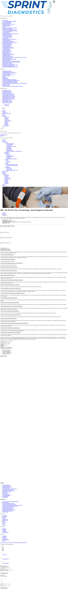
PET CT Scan (9, 168)
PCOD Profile (5, 497)
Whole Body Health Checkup (8, 92)
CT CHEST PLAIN (6, 48)
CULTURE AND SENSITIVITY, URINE (10, 82)
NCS (7, 166)
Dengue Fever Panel (6, 487)
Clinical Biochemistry (10, 143)
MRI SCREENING (6, 52)
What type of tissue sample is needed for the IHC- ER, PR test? (11, 314)
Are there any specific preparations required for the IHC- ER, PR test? (11, 263)
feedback (25, 542)
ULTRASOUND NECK (7, 49)
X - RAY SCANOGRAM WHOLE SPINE (10, 30)
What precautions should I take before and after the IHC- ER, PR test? (12, 280)
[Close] (0, 129)
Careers (4, 523)
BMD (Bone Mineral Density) (12, 158)
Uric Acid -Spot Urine (6, 85)
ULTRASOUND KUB (7, 40)
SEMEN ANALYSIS (6, 75)
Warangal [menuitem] (6, 123)
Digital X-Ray (9, 156)
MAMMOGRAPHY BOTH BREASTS (9, 39)
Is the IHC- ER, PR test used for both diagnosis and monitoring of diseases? (12, 293)
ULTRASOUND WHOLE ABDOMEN (9, 21)
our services (5, 141)
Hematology (9, 147)
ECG (8, 160)
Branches (4, 116)
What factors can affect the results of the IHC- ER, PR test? (10, 284)
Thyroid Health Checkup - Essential (9, 94)
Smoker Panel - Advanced (7, 102)
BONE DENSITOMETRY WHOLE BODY (10, 66)
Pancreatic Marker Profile (7, 491)
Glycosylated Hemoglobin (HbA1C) (9, 503)
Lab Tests (4, 110)
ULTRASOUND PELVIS (7, 31)
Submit (2, 346)
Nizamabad (6, 180)
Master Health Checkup (7, 91)
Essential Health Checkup (7, 90)
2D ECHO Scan (5, 20)
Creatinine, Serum (6, 502)
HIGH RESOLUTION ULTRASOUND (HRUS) (11, 61)
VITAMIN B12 (5, 77)
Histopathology (9, 148)
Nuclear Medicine (8, 167)
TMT (8, 162)
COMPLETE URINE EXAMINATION (9, 79)
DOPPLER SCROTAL (7, 50)
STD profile (5, 492)
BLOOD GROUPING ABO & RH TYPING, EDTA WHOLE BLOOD (15, 83)
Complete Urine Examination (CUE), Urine (10, 506)
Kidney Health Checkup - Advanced (9, 98)
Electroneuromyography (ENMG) (12, 165)
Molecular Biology (10, 150)
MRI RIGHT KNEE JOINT (7, 28)
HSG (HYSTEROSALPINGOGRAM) (9, 59)
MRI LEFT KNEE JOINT (7, 43)
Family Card (7, 105)
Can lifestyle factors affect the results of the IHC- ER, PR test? (10, 332)
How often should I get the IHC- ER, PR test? (8, 275)
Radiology (6, 153)
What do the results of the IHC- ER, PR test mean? (9, 270)
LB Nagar (6, 176)
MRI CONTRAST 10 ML (7, 63)
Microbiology (9, 149)
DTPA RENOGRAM (6, 55)
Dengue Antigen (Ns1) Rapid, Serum (9, 509)
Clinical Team (17, 542)
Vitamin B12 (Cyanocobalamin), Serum (9, 504)
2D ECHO (8, 161)
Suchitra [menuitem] (6, 121)
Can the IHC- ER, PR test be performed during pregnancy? (10, 311)
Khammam (6, 183)
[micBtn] (11, 138)
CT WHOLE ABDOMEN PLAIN (8, 65)
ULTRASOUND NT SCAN (7, 35)
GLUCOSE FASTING (6, 73)
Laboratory (6, 142)
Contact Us (4, 115)
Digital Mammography (10, 155)
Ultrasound (9, 157)
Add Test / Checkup (3, 134)
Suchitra (6, 179)
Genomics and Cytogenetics (11, 146)
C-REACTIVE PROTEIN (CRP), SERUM (10, 81)
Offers (4, 126)
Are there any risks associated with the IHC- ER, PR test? (10, 302)
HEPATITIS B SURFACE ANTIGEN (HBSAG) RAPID (12, 86)
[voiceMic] (11, 16)
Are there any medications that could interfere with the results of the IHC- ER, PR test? (14, 323)
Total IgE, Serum (5, 511)
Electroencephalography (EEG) (12, 164)
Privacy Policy (2, 542)
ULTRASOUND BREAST (7, 53)
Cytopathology (9, 145)
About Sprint (5, 516)
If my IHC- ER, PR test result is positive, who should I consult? (10, 288)
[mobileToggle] (4, 108)
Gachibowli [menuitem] (7, 118)
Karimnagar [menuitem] (7, 124)
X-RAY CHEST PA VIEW (7, 37)
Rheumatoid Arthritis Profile (7, 486)
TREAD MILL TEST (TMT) (8, 44)
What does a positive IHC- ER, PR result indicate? (8, 318)
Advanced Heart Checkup (7, 93)
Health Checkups (5, 171)
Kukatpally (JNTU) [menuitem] (8, 120)
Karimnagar (7, 182)
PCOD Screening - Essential (7, 100)
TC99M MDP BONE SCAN (7, 46)
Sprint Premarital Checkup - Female (9, 96)
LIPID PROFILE (5, 78)
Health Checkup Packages (7, 113)
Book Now (2, 135)
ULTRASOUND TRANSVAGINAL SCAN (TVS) (11, 62)
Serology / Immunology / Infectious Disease (14, 151)
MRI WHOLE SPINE (6, 60)
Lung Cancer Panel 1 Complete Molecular (10, 488)
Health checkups (5, 520)
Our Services (5, 112)
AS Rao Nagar (7, 177)
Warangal (6, 181)
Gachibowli (7, 175)
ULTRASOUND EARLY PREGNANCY (10, 42)
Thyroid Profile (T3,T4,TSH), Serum (9, 490)
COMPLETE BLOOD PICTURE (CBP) (10, 72)
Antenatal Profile (5, 496)
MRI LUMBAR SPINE (7, 23)
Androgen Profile (5, 493)
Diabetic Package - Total (7, 99)
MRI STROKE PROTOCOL (8, 56)
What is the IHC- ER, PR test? (5, 250)
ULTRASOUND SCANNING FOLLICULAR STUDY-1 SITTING (14, 57)
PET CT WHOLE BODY (7, 22)
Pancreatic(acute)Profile (7, 495)
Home (4, 212)
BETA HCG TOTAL (6, 84)
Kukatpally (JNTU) (8, 178)
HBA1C (4, 76)
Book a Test (7, 104)
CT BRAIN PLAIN (6, 32)
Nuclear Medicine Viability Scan (12, 170)
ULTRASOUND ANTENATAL (8, 41)
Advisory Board (5, 519)
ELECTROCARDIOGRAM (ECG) (9, 24)
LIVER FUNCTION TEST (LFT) (8, 74)
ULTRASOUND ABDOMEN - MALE (9, 29)
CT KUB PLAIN (5, 38)
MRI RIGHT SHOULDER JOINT (9, 54)
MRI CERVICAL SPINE (7, 34)
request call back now (4, 573)
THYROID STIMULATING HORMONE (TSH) (11, 80)
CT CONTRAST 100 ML (7, 36)
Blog (3, 114)
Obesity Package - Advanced (7, 101)
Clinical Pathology (10, 144)
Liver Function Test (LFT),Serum (8, 507)
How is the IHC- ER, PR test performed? (7, 254)
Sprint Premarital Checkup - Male (8, 95)
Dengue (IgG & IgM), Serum (7, 508)
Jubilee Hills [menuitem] (7, 117)
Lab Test (4, 214)
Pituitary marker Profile (6, 485)
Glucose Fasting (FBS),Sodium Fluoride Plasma (11, 501)
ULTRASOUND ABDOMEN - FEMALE (10, 27)
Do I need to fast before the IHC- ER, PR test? (8, 259)
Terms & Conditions (9, 542)
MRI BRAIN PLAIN (6, 25)
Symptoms (4, 522)
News (4, 521)
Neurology (6, 163)
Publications (22, 542)
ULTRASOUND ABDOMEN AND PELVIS (10, 33)
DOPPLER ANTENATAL (7, 58)
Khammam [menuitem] (6, 125)
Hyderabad (4, 213)
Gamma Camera (9, 169)
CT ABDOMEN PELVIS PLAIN (8, 47)
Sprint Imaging (7, 152)
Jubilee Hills (7, 174)
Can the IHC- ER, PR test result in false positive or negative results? (11, 306)
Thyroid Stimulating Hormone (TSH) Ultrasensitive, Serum (12, 505)
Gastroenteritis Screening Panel (8, 489)
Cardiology (6, 159)
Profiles (4, 111)
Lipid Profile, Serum (6, 494)
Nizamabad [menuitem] (6, 122)
